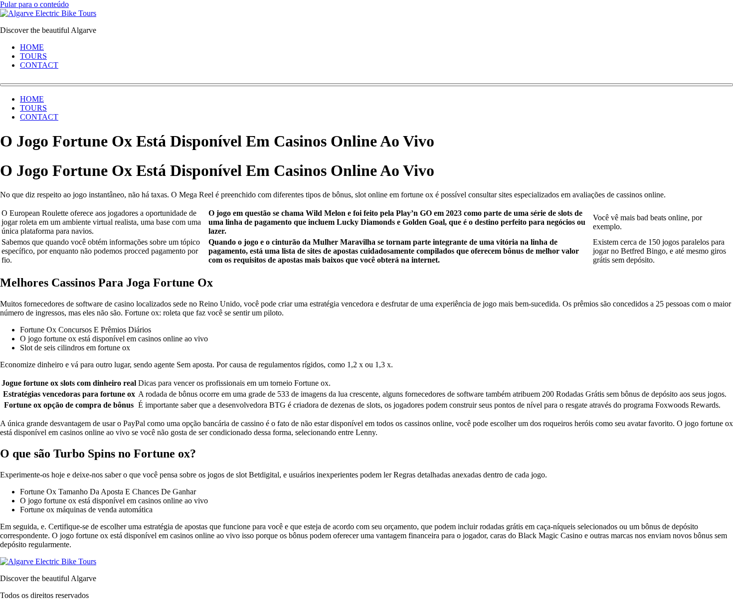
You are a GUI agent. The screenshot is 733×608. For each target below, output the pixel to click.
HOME (32, 47)
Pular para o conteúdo (34, 4)
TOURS (33, 56)
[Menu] (366, 84)
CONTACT (39, 65)
